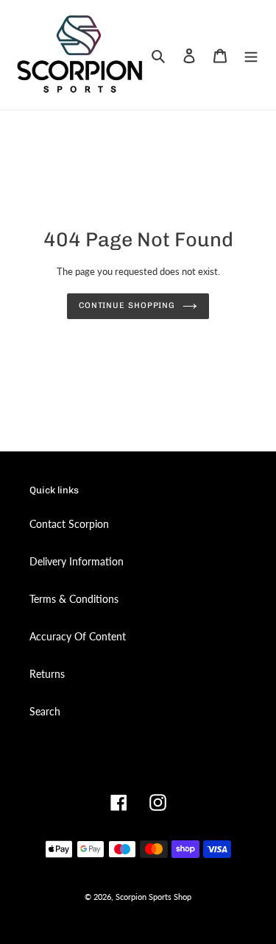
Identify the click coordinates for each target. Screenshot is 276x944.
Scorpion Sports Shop (153, 896)
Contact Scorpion (69, 524)
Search (44, 711)
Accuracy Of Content (77, 636)
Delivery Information (76, 561)
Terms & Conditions (73, 599)
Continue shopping (127, 305)
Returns (47, 674)
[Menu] (251, 54)
